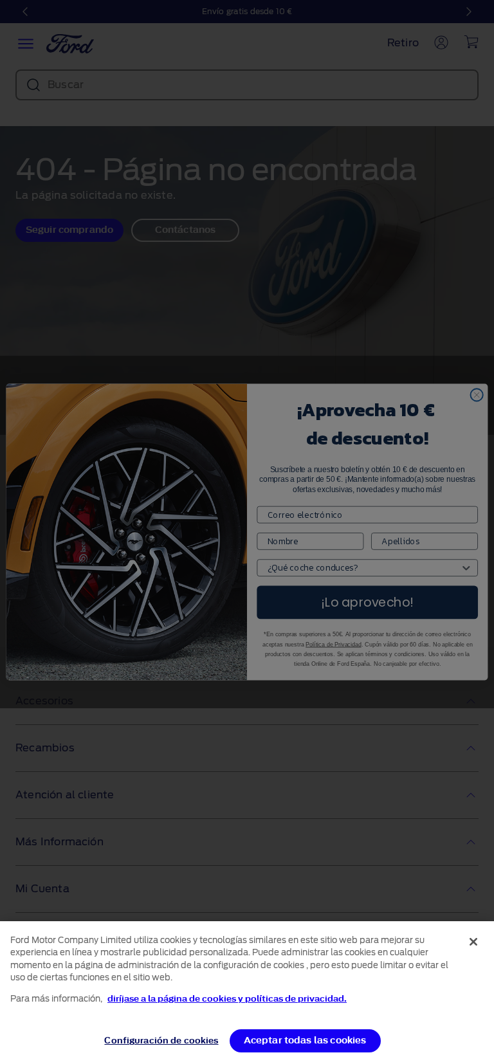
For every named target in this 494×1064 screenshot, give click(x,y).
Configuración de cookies (161, 1040)
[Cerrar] (473, 942)
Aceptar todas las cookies (305, 1040)
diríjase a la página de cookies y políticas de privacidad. (227, 999)
